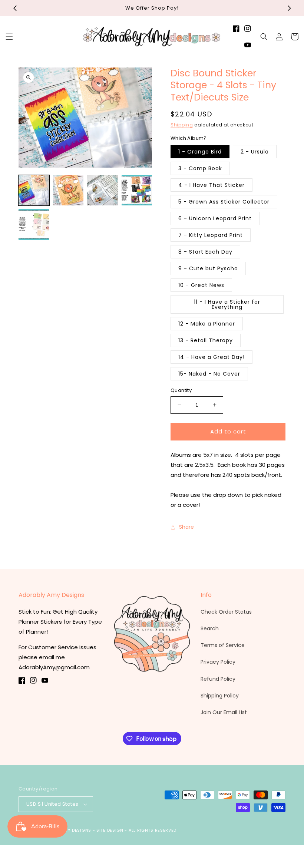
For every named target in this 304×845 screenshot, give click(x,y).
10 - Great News (201, 285)
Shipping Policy (220, 695)
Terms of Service (223, 645)
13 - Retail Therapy (205, 340)
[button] (9, 37)
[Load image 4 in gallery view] (137, 190)
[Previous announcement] (15, 8)
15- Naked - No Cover (209, 373)
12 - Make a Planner (206, 323)
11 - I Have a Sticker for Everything (227, 304)
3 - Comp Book (200, 168)
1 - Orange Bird (200, 151)
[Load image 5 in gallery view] (34, 224)
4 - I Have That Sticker (211, 185)
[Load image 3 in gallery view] (102, 190)
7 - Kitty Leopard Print (210, 235)
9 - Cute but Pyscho (208, 268)
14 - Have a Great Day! (211, 357)
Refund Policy (218, 679)
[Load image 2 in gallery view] (68, 190)
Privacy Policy (218, 662)
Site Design (109, 830)
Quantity (181, 390)
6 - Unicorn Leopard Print (215, 218)
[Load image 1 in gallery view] (34, 190)
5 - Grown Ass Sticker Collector (224, 201)
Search (210, 628)
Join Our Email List (224, 712)
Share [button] (186, 527)
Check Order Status (226, 611)
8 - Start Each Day (205, 251)
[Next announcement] (289, 8)
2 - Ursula (255, 151)
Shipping (182, 125)
